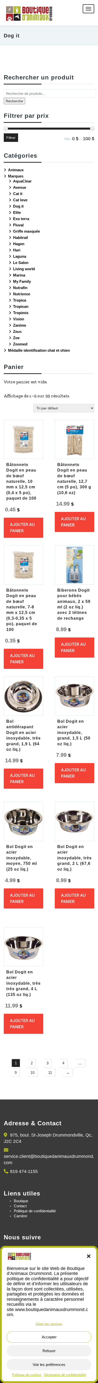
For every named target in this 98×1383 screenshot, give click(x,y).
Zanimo (19, 325)
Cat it (17, 194)
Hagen (18, 244)
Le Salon (20, 262)
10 (32, 1072)
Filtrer (11, 138)
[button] (88, 1256)
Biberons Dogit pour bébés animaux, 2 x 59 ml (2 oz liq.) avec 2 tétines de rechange (73, 604)
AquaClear (22, 181)
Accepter (49, 1337)
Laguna (19, 256)
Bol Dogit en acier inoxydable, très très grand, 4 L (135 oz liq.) (23, 983)
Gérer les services (49, 1324)
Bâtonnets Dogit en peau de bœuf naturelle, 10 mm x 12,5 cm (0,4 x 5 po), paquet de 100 (21, 481)
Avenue (19, 187)
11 (50, 1072)
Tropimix (20, 313)
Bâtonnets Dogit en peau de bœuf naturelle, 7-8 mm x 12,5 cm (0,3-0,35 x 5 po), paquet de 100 (21, 610)
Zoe (16, 338)
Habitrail (20, 237)
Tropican (20, 306)
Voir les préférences (49, 1364)
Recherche (14, 101)
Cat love (20, 200)
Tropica (19, 300)
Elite (17, 212)
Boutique (21, 1201)
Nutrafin (20, 288)
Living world (24, 269)
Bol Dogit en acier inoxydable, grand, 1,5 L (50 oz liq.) (73, 732)
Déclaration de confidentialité (65, 1375)
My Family (22, 281)
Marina (19, 275)
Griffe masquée (26, 231)
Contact (20, 1206)
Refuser (49, 1351)
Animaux (16, 170)
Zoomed (20, 344)
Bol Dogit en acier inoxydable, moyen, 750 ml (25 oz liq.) (21, 858)
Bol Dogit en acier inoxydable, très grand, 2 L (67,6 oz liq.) (74, 858)
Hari (16, 250)
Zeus (17, 331)
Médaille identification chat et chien (39, 350)
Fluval (18, 225)
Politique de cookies (26, 1375)
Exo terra (21, 219)
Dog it (18, 206)
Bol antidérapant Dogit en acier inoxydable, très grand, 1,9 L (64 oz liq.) (23, 735)
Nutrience (21, 294)
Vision (18, 319)
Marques (15, 176)
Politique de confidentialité (35, 1211)
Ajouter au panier (22, 527)
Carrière (20, 1216)
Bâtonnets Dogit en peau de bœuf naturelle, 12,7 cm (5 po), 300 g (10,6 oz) (74, 479)
